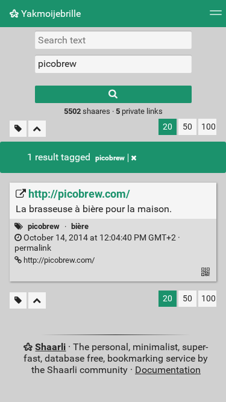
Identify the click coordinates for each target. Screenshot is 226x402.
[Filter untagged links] (18, 129)
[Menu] (216, 16)
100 (208, 127)
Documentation (168, 369)
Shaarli (50, 347)
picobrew (110, 158)
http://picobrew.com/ (58, 260)
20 (167, 127)
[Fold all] (37, 129)
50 (187, 127)
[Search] (113, 94)
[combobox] (113, 64)
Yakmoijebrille (50, 13)
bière (80, 226)
